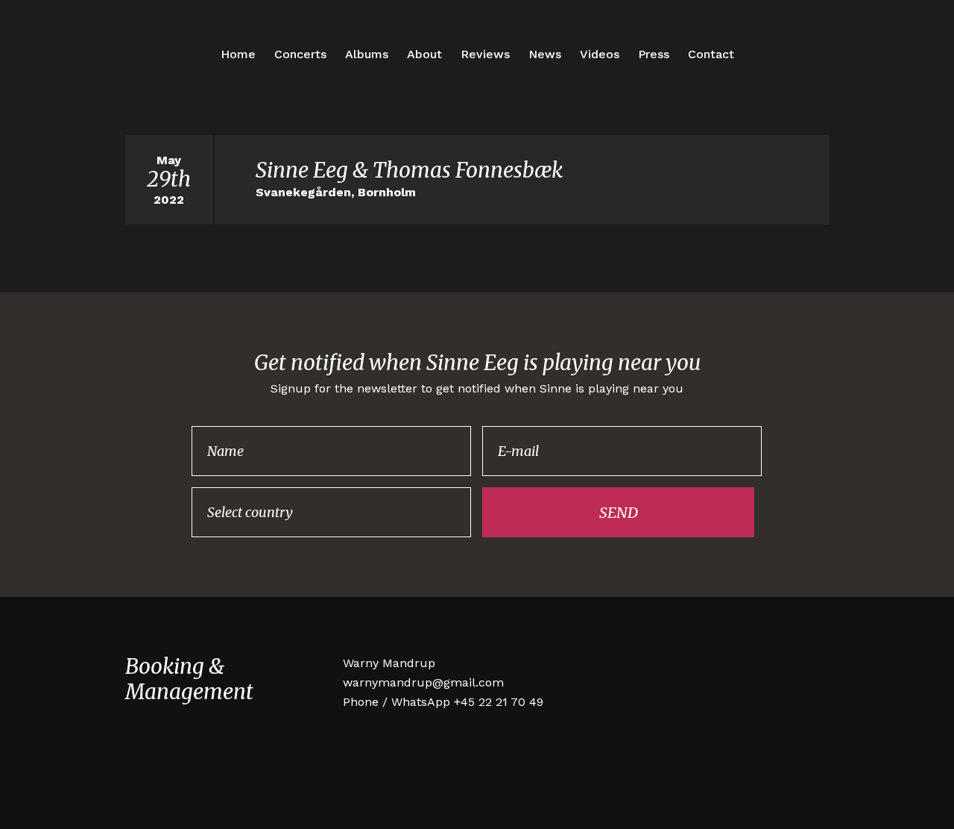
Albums (366, 54)
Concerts (300, 54)
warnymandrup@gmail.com (423, 682)
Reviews (485, 54)
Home (238, 54)
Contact (711, 54)
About (424, 54)
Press (653, 54)
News (544, 54)
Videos (599, 54)
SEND (618, 512)
